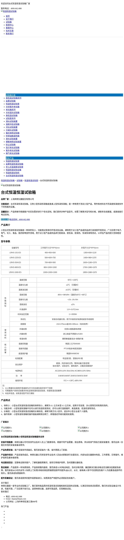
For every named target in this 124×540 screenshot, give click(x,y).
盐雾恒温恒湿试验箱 (14, 164)
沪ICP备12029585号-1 (95, 537)
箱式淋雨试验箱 (12, 133)
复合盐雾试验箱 (12, 517)
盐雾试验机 (11, 511)
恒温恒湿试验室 (12, 104)
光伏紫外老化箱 (12, 107)
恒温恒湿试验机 (12, 173)
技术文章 (10, 31)
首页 (8, 16)
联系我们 (10, 34)
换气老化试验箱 (12, 153)
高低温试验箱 (11, 116)
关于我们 (10, 19)
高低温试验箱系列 (13, 98)
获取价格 (5, 219)
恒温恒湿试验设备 (13, 170)
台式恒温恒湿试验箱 (14, 176)
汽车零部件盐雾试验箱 (15, 520)
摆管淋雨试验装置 (13, 142)
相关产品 (10, 158)
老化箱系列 (11, 110)
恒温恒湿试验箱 (8, 181)
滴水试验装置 (11, 139)
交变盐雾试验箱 (12, 514)
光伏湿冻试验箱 (12, 113)
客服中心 (10, 28)
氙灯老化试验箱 (12, 148)
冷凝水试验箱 (11, 130)
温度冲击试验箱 (12, 124)
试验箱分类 (11, 95)
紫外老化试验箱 (12, 150)
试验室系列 (11, 118)
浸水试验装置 (11, 121)
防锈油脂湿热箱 (12, 136)
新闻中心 (10, 25)
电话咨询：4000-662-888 (19, 219)
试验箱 (9, 22)
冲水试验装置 (11, 127)
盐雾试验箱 (11, 101)
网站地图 (74, 537)
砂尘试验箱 (11, 145)
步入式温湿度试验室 (14, 167)
